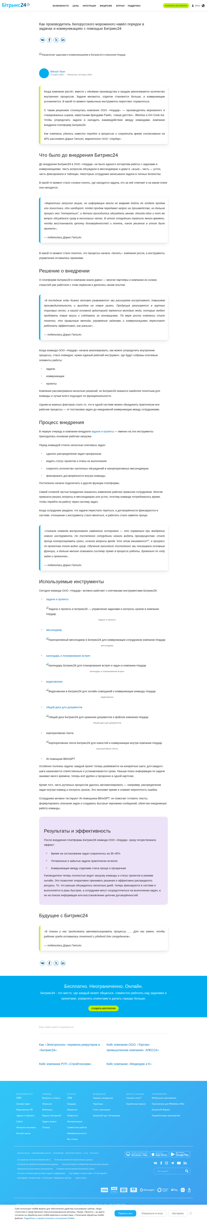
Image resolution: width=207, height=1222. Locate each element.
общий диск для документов (64, 707)
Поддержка (134, 5)
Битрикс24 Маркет (161, 1109)
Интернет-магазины (26, 1127)
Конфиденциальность (41, 1153)
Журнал (120, 5)
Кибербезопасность (77, 1133)
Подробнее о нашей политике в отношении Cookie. (49, 1218)
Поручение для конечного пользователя (35, 1168)
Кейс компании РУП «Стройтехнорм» (65, 1063)
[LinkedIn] (185, 1163)
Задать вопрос (49, 1121)
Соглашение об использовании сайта (33, 1159)
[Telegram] (172, 1163)
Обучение (47, 1103)
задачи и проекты (103, 431)
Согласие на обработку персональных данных (37, 1164)
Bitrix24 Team (57, 71)
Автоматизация (74, 1121)
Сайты (19, 1121)
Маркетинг (72, 1109)
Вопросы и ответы (51, 1097)
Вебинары (47, 1109)
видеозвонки (54, 681)
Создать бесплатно (103, 1008)
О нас (85, 1153)
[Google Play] (180, 1154)
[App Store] (159, 1154)
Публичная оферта (73, 1153)
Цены (76, 5)
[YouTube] (179, 1163)
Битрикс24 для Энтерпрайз (106, 1115)
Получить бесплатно (176, 5)
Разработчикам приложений (166, 1115)
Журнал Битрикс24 (51, 1115)
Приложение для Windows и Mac (168, 1103)
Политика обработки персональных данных (73, 1159)
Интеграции (89, 5)
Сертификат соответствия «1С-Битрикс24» (88, 1173)
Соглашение (58, 1153)
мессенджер (54, 630)
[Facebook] (161, 1163)
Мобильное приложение (164, 1097)
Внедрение (106, 5)
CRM (18, 1097)
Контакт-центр (23, 1133)
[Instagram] (166, 1163)
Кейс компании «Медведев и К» (129, 1063)
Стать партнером (101, 1109)
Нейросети (72, 1115)
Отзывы (46, 1127)
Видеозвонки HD (24, 1109)
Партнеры (98, 1103)
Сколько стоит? (133, 1097)
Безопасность (23, 1153)
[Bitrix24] (16, 5)
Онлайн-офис (23, 1103)
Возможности (61, 5)
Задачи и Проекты (25, 1115)
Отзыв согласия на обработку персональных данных (85, 1164)
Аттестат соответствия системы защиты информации (41, 1173)
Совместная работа (77, 1127)
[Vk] (155, 1163)
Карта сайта (81, 1177)
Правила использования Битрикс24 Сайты (75, 1168)
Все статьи (72, 1138)
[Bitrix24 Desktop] (137, 1154)
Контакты (94, 1153)
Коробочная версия (136, 1103)
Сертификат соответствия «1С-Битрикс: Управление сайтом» (44, 1177)
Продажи (71, 1103)
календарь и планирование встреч (68, 655)
